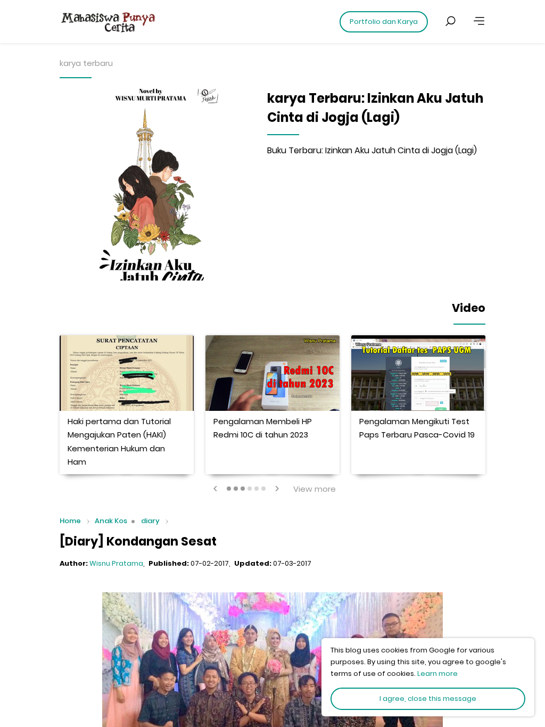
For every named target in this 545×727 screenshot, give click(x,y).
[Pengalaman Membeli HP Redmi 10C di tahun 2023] (272, 373)
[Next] (277, 488)
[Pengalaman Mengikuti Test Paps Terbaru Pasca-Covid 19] (418, 373)
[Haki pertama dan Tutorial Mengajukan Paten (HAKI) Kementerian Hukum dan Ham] (127, 373)
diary (150, 521)
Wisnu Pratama (116, 563)
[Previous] (215, 488)
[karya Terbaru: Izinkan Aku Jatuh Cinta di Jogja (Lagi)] (155, 184)
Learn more (437, 673)
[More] (479, 21)
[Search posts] (450, 21)
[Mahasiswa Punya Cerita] (139, 21)
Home (70, 521)
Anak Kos (111, 521)
